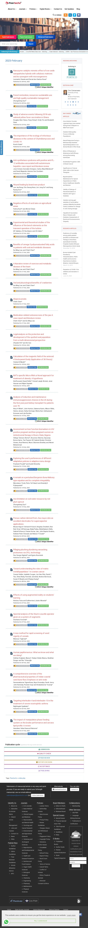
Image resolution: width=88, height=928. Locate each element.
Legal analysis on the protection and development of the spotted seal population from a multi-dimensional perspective (31, 337)
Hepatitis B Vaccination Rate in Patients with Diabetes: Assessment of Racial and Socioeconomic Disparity (71, 223)
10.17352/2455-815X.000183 (22, 510)
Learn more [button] (71, 915)
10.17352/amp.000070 (21, 625)
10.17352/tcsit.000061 (21, 606)
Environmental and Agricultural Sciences (27, 833)
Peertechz (13, 778)
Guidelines (59, 832)
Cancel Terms (44, 867)
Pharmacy (27, 883)
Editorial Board (60, 808)
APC (12, 873)
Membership (76, 806)
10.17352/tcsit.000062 (21, 469)
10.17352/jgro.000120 (21, 584)
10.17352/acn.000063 (21, 418)
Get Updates (69, 9)
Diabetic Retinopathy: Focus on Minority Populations (69, 140)
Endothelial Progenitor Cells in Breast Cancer (71, 169)
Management (13, 825)
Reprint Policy (44, 856)
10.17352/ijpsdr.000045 (21, 388)
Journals (22, 9)
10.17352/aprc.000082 (21, 711)
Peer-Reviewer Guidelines (12, 859)
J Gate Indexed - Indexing (42, 51)
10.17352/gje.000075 (21, 106)
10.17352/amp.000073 (21, 236)
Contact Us (58, 9)
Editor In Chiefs (60, 806)
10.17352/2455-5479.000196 (22, 326)
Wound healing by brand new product (29, 185)
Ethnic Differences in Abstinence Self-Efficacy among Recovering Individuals (70, 160)
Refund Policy (44, 853)
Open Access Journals (22, 909)
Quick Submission (8, 37)
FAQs (12, 839)
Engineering (27, 881)
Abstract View (35, 84)
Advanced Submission (45, 37)
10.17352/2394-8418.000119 (22, 290)
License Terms (44, 806)
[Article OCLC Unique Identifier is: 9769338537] (44, 693)
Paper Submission (26, 37)
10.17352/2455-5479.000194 (22, 665)
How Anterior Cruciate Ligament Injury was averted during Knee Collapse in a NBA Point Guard (71, 131)
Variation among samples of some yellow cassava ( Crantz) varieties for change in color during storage (71, 210)
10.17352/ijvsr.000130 (21, 733)
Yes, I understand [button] (40, 921)
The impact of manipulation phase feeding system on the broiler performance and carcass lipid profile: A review (33, 723)
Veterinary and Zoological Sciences (27, 842)
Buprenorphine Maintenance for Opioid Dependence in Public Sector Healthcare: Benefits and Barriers (71, 187)
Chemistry (27, 878)
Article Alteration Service (12, 868)
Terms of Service (45, 864)
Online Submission (37, 795)
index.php (22, 778)
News (13, 836)
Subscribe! (76, 866)
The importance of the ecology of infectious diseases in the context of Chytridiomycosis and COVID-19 (34, 139)
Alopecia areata (19, 299)
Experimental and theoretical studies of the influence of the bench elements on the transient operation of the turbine (31, 225)
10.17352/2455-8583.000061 (22, 255)
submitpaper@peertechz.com (17, 795)
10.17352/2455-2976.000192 (22, 274)
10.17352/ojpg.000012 (21, 560)
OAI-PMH (75, 812)
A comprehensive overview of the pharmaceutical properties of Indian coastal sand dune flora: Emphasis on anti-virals (31, 677)
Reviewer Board (60, 811)
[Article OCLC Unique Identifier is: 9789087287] (44, 152)
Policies (32, 9)
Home (9, 909)
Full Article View (45, 84)
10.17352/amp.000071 (21, 490)
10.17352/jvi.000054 (21, 307)
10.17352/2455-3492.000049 (22, 84)
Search (31, 44)
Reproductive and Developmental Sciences (28, 850)
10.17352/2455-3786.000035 (22, 450)
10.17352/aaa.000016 (21, 690)
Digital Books (45, 9)
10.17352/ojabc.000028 (21, 539)
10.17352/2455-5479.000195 (22, 348)
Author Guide (60, 847)
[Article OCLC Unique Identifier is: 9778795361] (44, 421)
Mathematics (28, 886)
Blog (78, 9)
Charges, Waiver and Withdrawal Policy (44, 830)
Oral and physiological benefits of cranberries (32, 283)
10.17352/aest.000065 (21, 214)
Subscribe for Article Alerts (13, 811)
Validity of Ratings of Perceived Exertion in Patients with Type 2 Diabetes (69, 199)
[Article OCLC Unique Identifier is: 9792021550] (44, 87)
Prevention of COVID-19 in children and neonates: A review (71, 279)
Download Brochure (60, 789)
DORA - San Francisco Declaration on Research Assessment (69, 51)
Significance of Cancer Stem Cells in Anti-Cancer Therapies (71, 176)
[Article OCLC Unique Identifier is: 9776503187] (44, 587)
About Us (11, 9)
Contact (65, 909)
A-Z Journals (28, 806)
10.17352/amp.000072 (21, 367)
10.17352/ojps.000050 (21, 644)
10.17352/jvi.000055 (21, 127)
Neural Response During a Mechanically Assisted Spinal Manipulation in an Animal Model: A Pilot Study (71, 150)
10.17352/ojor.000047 (21, 176)
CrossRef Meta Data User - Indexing (22, 51)
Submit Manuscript (39, 909)
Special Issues (60, 818)
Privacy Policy (44, 820)
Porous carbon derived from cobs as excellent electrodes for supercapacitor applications (33, 521)
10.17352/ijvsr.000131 (21, 195)
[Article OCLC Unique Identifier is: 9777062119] (44, 541)
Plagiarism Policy (45, 836)
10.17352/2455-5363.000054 (22, 149)
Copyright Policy (45, 839)
